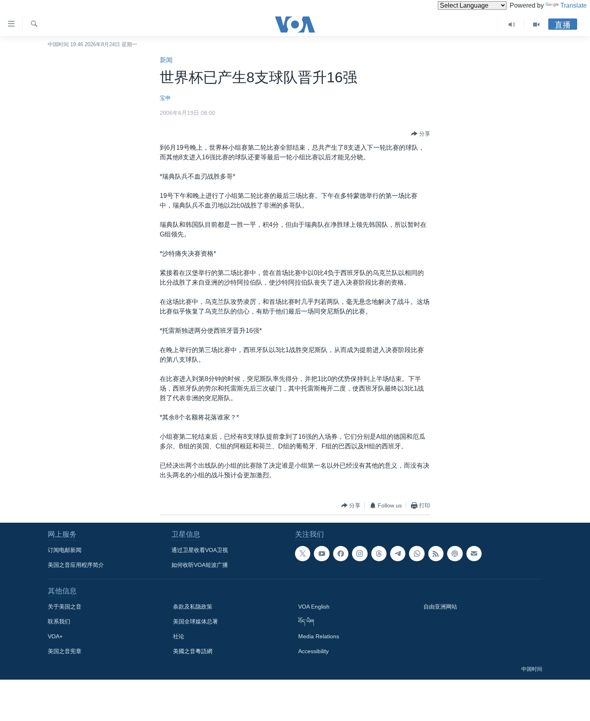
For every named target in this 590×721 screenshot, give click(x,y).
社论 (178, 636)
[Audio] (512, 24)
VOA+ (55, 636)
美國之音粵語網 (192, 651)
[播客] (454, 553)
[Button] (420, 133)
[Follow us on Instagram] (359, 553)
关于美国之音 (64, 606)
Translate (573, 5)
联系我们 (59, 621)
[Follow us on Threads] (379, 553)
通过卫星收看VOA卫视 (199, 550)
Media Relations (318, 636)
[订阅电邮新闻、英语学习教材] (474, 553)
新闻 (166, 60)
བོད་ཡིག (306, 621)
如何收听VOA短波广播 (199, 565)
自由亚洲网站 (440, 606)
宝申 (165, 98)
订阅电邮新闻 (64, 550)
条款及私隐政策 (192, 606)
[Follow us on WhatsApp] (416, 553)
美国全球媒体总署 (195, 621)
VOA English (314, 606)
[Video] (536, 24)
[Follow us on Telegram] (397, 553)
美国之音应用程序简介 (76, 565)
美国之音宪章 (64, 651)
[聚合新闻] (436, 553)
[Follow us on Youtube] (321, 553)
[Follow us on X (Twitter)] (302, 553)
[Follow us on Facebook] (340, 553)
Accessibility (313, 651)
